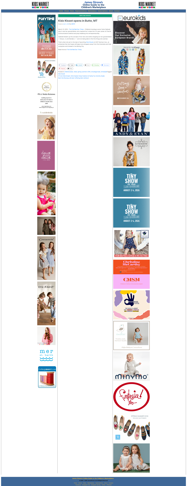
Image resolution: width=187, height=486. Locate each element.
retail (75, 71)
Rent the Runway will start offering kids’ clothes (73, 78)
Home (61, 11)
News (72, 11)
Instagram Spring (95, 484)
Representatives (81, 11)
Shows (66, 11)
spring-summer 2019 (84, 71)
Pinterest (109, 484)
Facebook (78, 484)
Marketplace (92, 11)
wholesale (104, 71)
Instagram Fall (86, 484)
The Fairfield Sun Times (76, 29)
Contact (117, 11)
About (111, 11)
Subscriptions (103, 11)
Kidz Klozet (89, 42)
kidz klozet (61, 74)
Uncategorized (95, 71)
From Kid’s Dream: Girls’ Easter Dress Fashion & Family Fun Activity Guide (82, 76)
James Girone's (77, 478)
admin (73, 24)
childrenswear (68, 71)
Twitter (103, 484)
